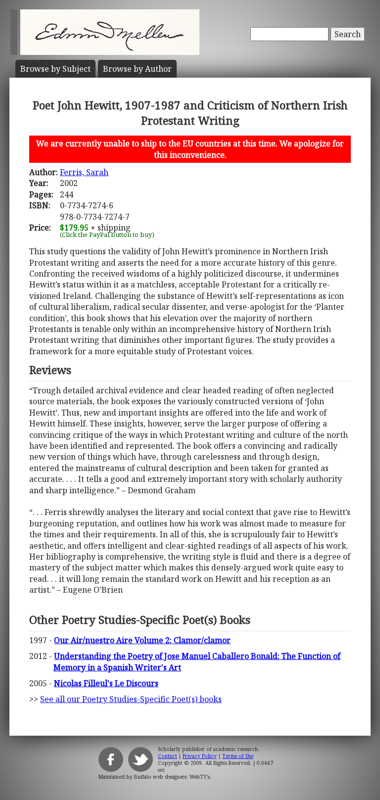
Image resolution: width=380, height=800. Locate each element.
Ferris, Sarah (84, 172)
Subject (55, 69)
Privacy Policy (200, 756)
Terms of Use (237, 756)
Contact (167, 756)
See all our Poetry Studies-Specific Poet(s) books (131, 699)
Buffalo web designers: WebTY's (172, 776)
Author (137, 69)
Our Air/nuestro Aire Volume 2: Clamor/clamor (142, 640)
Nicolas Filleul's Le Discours (106, 683)
